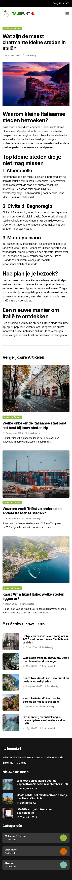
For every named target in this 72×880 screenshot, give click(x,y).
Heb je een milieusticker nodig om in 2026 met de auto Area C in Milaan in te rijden (46, 639)
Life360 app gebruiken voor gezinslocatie (34, 811)
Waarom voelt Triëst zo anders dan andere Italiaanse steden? (32, 510)
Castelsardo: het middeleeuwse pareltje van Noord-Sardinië (42, 796)
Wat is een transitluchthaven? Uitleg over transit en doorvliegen (46, 659)
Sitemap (8, 762)
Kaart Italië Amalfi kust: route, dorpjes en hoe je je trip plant (42, 700)
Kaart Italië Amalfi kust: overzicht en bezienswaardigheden (46, 679)
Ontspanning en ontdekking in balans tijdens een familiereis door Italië (44, 720)
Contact (22, 762)
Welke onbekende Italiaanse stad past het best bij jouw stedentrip (34, 425)
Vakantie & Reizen (12, 28)
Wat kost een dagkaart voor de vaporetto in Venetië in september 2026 (42, 782)
